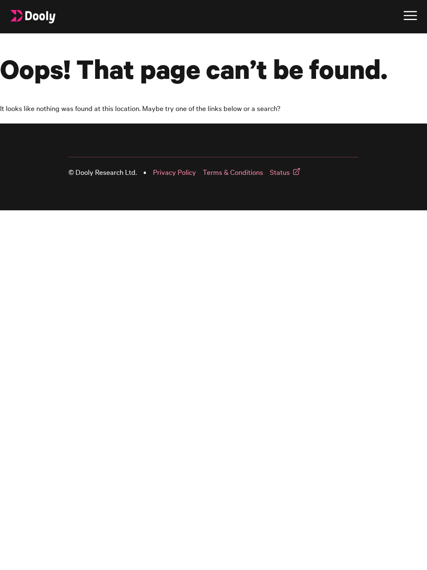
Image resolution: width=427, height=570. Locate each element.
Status (280, 172)
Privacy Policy (174, 172)
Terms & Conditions (233, 172)
